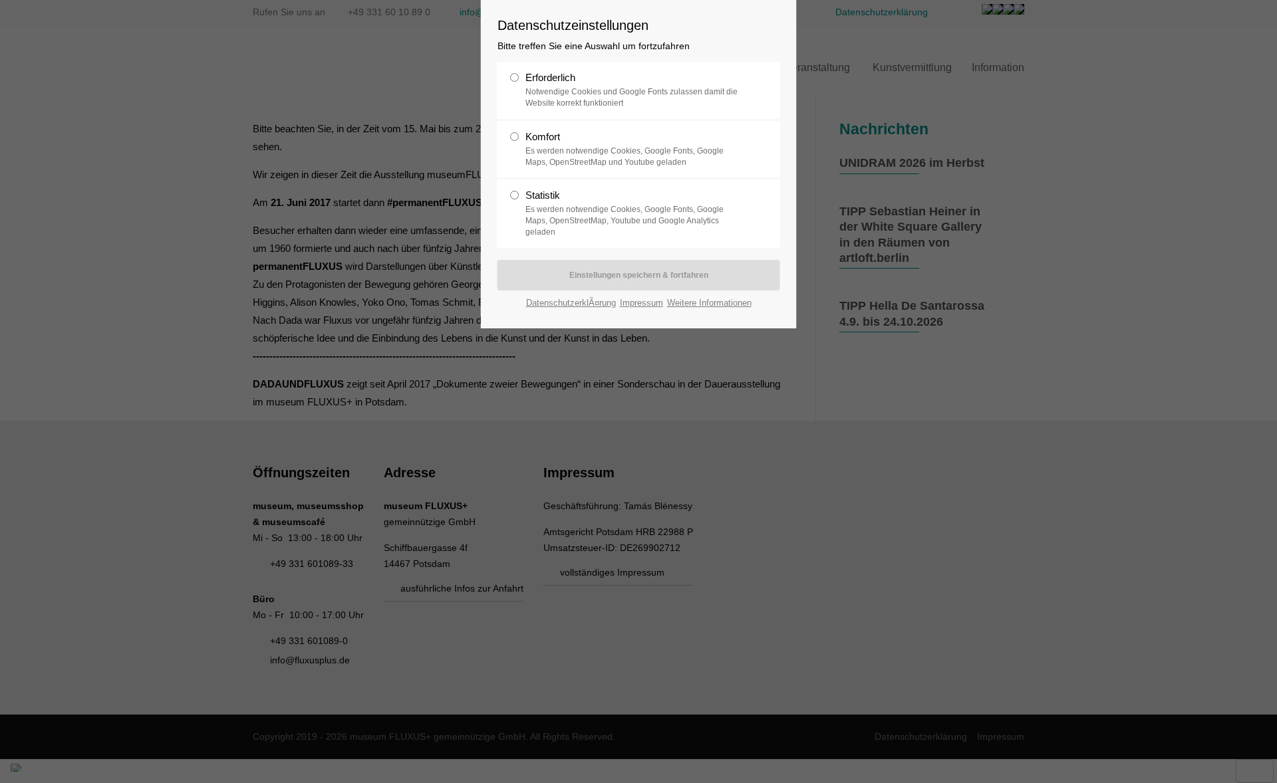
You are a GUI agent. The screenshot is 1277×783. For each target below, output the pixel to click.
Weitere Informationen (709, 303)
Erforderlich (631, 90)
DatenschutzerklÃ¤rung (571, 303)
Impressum (641, 303)
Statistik (624, 213)
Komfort (624, 149)
